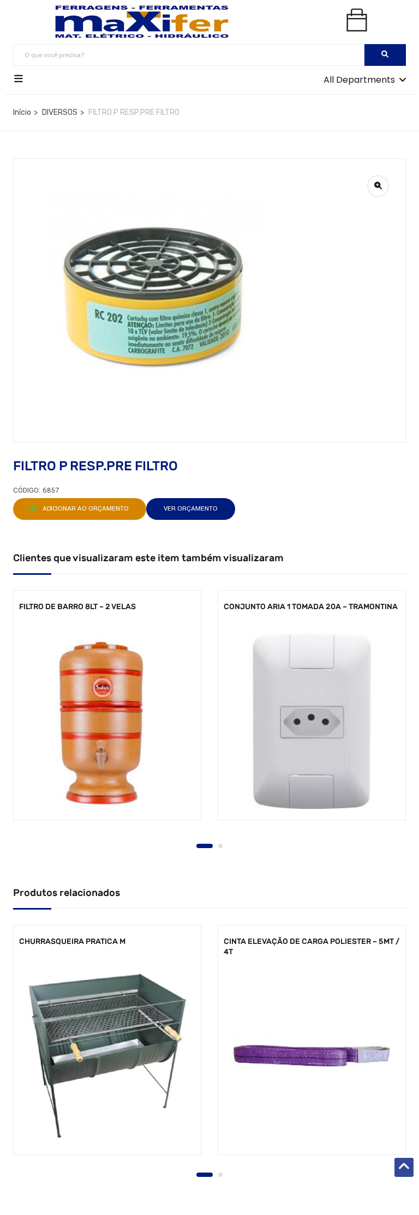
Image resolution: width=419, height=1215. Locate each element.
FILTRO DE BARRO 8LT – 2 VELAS (77, 606)
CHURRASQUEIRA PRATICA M (72, 941)
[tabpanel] (107, 713)
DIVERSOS (59, 112)
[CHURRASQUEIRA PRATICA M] (107, 1056)
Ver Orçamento (191, 508)
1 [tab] (204, 846)
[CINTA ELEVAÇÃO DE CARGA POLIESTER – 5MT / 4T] (312, 1056)
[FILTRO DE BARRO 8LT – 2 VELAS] (107, 721)
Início (22, 112)
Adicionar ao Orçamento (85, 508)
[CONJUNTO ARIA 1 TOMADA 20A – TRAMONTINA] (312, 721)
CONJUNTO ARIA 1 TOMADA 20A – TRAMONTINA (311, 606)
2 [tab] (220, 846)
